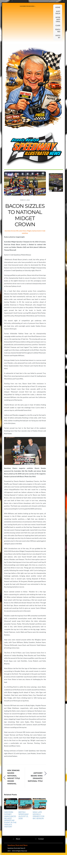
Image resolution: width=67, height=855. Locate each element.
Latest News (22, 231)
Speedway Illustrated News (18, 845)
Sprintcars (15, 802)
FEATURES (57, 30)
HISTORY (57, 36)
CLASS (57, 25)
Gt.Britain (24, 801)
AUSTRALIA (58, 12)
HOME (57, 7)
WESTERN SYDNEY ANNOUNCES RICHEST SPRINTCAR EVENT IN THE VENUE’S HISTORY (10, 819)
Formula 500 (14, 231)
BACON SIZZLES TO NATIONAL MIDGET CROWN (25, 215)
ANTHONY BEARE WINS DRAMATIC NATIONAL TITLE (35, 777)
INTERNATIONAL (58, 19)
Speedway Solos (26, 803)
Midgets (29, 231)
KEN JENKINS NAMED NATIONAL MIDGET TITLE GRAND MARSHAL (13, 777)
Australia (7, 231)
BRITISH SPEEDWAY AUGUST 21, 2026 (23, 815)
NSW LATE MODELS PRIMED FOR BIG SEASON (38, 815)
